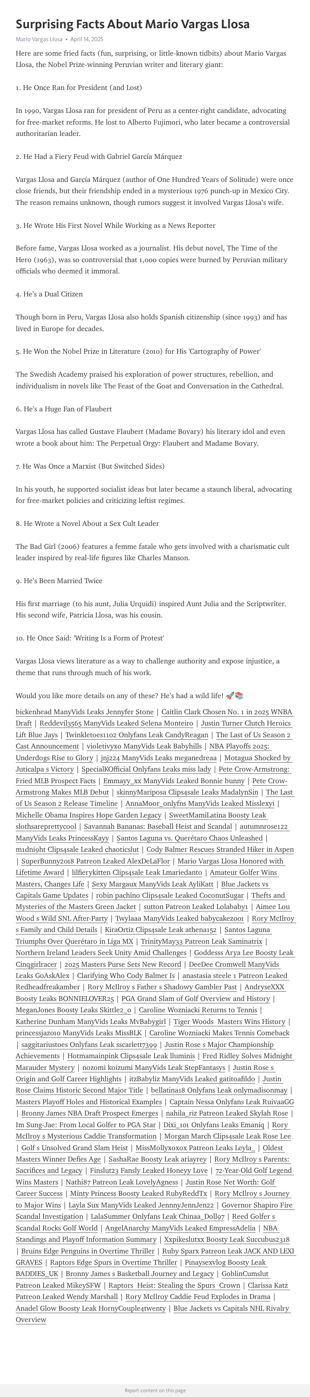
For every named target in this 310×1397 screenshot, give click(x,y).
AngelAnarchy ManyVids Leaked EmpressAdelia (180, 1228)
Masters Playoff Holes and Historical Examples (89, 1101)
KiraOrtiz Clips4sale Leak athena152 (161, 929)
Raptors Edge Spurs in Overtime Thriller (113, 1262)
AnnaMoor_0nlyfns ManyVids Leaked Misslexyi (200, 803)
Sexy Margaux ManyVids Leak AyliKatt (153, 884)
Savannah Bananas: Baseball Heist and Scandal (158, 826)
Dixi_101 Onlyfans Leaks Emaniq (213, 1124)
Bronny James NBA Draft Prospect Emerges (89, 1113)
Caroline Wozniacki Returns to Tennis (198, 1009)
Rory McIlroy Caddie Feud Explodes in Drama (198, 1296)
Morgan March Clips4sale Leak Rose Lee (227, 1136)
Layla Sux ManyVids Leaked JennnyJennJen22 (141, 1205)
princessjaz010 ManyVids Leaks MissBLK (79, 1032)
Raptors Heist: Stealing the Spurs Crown (174, 1285)
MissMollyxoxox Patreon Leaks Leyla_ (195, 1147)
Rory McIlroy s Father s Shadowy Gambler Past (162, 986)
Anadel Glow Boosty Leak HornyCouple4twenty (91, 1308)
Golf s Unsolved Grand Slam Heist (74, 1147)
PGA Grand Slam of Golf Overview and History (195, 998)
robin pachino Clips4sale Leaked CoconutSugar (170, 895)
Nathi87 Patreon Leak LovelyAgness (122, 1182)
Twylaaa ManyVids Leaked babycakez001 (179, 918)
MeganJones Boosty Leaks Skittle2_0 (73, 1009)
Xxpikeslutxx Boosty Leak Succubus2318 (227, 1239)
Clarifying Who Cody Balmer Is (126, 975)
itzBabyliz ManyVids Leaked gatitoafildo (192, 1078)
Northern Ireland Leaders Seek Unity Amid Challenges (101, 952)
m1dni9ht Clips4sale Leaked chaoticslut (77, 849)
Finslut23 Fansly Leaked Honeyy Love (149, 1170)
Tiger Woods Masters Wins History (229, 1021)
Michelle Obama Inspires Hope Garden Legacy (88, 815)
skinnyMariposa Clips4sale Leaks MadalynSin (187, 792)
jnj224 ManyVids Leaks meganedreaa (159, 757)
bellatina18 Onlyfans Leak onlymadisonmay (219, 1090)
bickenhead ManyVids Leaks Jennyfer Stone (85, 711)
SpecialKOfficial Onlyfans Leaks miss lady (146, 769)
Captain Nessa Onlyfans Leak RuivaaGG (232, 1101)
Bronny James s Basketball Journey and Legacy (140, 1273)
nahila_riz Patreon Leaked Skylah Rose (227, 1113)
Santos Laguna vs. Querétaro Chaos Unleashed (190, 838)
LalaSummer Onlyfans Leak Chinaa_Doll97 (157, 1216)
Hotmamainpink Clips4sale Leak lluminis (131, 1055)
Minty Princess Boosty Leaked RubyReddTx (138, 1193)
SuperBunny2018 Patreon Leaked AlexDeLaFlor (95, 861)
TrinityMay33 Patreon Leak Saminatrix (201, 941)
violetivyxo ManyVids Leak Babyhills (144, 746)
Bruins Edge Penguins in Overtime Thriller (88, 1251)
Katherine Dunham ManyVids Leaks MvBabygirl (91, 1021)
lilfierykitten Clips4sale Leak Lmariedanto (137, 872)
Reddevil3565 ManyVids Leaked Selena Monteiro (116, 723)
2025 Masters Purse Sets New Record (123, 964)
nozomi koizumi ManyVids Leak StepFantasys (153, 1067)
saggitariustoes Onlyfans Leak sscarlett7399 (89, 1044)
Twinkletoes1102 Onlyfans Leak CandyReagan (136, 734)
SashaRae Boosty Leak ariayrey (158, 1159)
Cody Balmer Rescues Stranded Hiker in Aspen (220, 849)
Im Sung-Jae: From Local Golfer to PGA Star (86, 1124)
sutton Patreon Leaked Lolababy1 (196, 906)
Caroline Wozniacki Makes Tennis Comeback (219, 1032)
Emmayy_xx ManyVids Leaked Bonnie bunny (174, 780)
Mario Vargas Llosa (39, 39)
